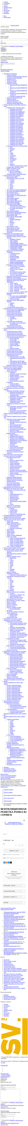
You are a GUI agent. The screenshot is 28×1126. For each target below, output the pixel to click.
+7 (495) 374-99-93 (5, 25)
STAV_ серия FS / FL (15, 284)
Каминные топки (8, 964)
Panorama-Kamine (14, 257)
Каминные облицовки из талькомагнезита (16, 394)
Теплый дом (13, 318)
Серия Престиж (14, 526)
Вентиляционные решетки (17, 381)
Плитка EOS (13, 512)
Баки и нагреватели (15, 171)
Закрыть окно (4, 62)
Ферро (11, 187)
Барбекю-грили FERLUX (16, 436)
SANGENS (13, 155)
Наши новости (4, 774)
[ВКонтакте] (4, 862)
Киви (11, 188)
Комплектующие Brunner (16, 262)
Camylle (12, 593)
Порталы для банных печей (17, 412)
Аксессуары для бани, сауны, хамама (13, 979)
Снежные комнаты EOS (16, 712)
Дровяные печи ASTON (16, 109)
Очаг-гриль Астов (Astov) (17, 447)
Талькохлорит (13, 509)
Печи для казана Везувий (16, 427)
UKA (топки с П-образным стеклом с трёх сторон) (17, 274)
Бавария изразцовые (15, 219)
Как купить (7, 10)
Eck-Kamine (13, 255)
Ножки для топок (14, 298)
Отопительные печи (9, 965)
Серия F (12, 181)
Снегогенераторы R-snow (17, 708)
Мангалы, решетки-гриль (16, 460)
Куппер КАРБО (14, 344)
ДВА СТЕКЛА (14, 240)
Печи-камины (7, 962)
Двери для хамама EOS (16, 539)
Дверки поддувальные (16, 466)
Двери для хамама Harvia (16, 541)
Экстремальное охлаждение (11, 986)
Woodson (12, 569)
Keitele (11, 723)
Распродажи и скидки (9, 771)
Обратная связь (5, 1073)
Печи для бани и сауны (10, 961)
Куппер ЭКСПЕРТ (15, 345)
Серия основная (14, 525)
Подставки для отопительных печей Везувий (18, 323)
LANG (12, 154)
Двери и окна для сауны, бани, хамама (14, 978)
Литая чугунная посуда (16, 474)
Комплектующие (14, 348)
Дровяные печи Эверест (16, 144)
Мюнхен (12, 222)
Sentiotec (12, 586)
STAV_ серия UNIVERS (16, 286)
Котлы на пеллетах (6, 778)
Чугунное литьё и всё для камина (12, 974)
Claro (11, 722)
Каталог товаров (5, 71)
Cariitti (11, 565)
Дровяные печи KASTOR (17, 119)
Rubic (11, 727)
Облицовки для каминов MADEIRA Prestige (16, 401)
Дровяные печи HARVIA (16, 116)
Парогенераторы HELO (16, 658)
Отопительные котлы (9, 967)
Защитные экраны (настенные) (18, 373)
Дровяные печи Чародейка (17, 143)
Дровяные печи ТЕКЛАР (16, 140)
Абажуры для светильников (17, 627)
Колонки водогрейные (16, 172)
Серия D (12, 179)
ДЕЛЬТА (12, 305)
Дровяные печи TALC (16, 121)
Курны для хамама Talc (16, 669)
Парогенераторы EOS (16, 659)
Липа (11, 491)
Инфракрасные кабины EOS (17, 749)
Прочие (12, 570)
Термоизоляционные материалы (12, 976)
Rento (11, 563)
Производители (8, 7)
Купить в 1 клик (14, 850)
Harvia (11, 562)
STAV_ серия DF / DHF (16, 287)
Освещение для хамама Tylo (17, 644)
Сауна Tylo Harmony (15, 736)
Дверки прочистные (15, 467)
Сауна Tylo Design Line (16, 740)
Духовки (12, 475)
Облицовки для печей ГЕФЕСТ (18, 410)
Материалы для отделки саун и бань (13, 975)
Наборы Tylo (13, 616)
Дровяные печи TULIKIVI (17, 123)
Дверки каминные (15, 463)
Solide (11, 732)
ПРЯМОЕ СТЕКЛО (15, 239)
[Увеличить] (14, 823)
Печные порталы (14, 468)
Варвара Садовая (14, 430)
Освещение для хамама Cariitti (18, 640)
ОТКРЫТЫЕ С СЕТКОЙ (17, 249)
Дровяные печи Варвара (16, 127)
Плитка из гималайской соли (17, 514)
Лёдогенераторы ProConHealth (18, 706)
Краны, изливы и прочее (16, 672)
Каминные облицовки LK (17, 392)
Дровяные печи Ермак (16, 133)
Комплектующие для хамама (17, 667)
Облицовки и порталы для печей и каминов (15, 969)
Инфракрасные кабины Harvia (18, 750)
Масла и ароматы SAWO (16, 597)
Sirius (11, 729)
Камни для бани (14, 473)
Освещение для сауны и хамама (12, 981)
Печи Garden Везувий (16, 424)
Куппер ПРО (13, 339)
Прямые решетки (14, 375)
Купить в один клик (18, 1105)
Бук (11, 502)
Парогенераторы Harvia (16, 655)
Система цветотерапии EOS (17, 647)
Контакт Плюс (14, 642)
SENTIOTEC (13, 158)
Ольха (11, 492)
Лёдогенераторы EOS (15, 705)
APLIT (12, 185)
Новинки (6, 767)
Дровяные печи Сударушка (17, 138)
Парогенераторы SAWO (16, 662)
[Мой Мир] (9, 862)
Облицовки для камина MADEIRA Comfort (16, 398)
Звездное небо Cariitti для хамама (18, 641)
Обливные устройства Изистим (18, 575)
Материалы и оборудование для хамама (14, 982)
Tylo (11, 559)
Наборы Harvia (14, 614)
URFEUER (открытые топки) (18, 260)
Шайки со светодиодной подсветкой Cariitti (16, 630)
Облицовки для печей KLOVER (18, 406)
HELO (11, 150)
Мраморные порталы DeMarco (18, 396)
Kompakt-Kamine (14, 256)
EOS (11, 147)
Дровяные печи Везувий (16, 129)
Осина (11, 504)
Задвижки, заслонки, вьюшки (18, 470)
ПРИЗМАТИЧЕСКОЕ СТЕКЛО (18, 245)
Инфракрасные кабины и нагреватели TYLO (16, 755)
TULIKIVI (12, 160)
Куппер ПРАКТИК (15, 342)
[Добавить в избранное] (24, 820)
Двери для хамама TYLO (16, 543)
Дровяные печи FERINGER (17, 112)
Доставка (6, 12)
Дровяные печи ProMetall (16, 124)
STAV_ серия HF (14, 290)
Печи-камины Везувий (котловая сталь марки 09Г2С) (18, 206)
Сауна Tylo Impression (15, 737)
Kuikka (12, 725)
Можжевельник (14, 497)
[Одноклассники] (6, 862)
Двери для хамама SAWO (16, 542)
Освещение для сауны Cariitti (17, 628)
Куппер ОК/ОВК (14, 338)
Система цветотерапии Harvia (18, 648)
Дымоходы (6, 959)
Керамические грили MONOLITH (15, 442)
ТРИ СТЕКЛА (14, 242)
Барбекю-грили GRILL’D (16, 437)
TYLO (11, 161)
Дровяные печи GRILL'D (16, 114)
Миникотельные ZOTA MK (17, 356)
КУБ (11, 184)
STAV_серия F (14, 283)
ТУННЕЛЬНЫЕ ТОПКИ (16, 243)
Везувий (12, 164)
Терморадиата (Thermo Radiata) (18, 501)
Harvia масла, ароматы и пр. (17, 594)
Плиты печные (14, 461)
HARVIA (12, 148)
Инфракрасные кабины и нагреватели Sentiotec (16, 752)
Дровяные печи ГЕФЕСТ (16, 131)
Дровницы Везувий (15, 385)
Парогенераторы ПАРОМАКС (18, 664)
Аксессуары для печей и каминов (13, 968)
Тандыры (12, 444)
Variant (11, 733)
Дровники (12, 372)
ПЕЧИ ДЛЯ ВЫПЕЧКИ (16, 263)
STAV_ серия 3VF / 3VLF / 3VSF (18, 291)
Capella (12, 720)
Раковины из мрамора (16, 671)
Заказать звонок (15, 25)
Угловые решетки (14, 378)
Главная (6, 2)
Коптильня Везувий (15, 426)
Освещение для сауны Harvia (17, 633)
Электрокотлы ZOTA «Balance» (18, 362)
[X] (11, 862)
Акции (5, 6)
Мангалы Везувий (15, 420)
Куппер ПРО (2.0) (14, 341)
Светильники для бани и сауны (18, 623)
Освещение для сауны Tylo (17, 637)
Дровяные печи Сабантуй (17, 137)
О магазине (7, 3)
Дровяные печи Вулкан (16, 130)
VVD (11, 163)
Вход (5, 16)
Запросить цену (14, 1123)
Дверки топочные (14, 464)
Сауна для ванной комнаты (8, 777)
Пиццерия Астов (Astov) (16, 449)
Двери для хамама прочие (17, 545)
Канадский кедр (14, 495)
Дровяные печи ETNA (16, 110)
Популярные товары (9, 768)
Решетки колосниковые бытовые (18, 471)
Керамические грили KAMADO (18, 440)
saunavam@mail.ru (5, 1076)
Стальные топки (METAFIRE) (18, 297)
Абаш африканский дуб (16, 494)
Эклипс (12, 223)
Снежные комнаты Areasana (17, 710)
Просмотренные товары (7, 909)
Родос (11, 225)
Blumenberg (13, 558)
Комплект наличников (16, 528)
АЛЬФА (12, 303)
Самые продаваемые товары (8, 908)
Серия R (12, 182)
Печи (11, 458)
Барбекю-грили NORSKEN (17, 439)
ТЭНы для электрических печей (18, 165)
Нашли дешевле (16, 854)
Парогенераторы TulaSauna (17, 665)
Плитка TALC (14, 511)
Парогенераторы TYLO (16, 657)
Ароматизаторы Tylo (15, 596)
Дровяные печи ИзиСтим (16, 134)
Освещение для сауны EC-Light (18, 635)
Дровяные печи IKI (15, 117)
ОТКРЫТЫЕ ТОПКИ (16, 247)
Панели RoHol (14, 500)
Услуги (5, 9)
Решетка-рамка (14, 379)
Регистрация (7, 17)
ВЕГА (11, 304)
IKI (11, 151)
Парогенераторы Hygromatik (17, 661)
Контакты (6, 13)
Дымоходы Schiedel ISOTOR (17, 96)
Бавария (12, 218)
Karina (11, 153)
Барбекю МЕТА (14, 434)
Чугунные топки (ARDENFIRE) (18, 296)
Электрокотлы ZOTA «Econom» (18, 364)
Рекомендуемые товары (10, 770)
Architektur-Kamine (15, 253)
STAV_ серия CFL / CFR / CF (17, 289)
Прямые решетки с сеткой (17, 376)
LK (11, 579)
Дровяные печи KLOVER (17, 120)
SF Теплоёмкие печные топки (18, 272)
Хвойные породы (14, 498)
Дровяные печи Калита (16, 136)
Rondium (12, 726)
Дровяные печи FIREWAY (17, 113)
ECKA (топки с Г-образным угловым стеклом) (17, 267)
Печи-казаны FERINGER (16, 432)
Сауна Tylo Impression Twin (17, 739)
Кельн (11, 221)
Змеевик (12, 508)
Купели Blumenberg (15, 609)
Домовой (12, 317)
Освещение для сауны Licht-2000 (18, 634)
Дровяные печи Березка (16, 126)
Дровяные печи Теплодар (16, 141)
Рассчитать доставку (19, 858)
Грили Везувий (14, 446)
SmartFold (12, 730)
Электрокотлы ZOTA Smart (17, 361)
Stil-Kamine (13, 259)
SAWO (12, 157)
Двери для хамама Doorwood (17, 538)
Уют (11, 320)
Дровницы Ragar (14, 383)
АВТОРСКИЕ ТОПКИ (16, 246)
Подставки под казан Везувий (18, 429)
